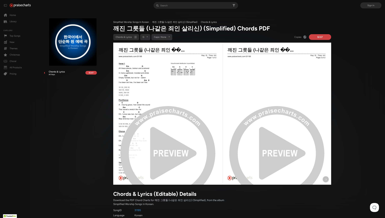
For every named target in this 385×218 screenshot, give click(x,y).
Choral (13, 61)
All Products (16, 67)
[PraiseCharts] (20, 5)
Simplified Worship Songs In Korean (131, 22)
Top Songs (15, 36)
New (12, 42)
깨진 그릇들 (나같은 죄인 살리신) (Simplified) (174, 22)
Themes (13, 48)
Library (13, 21)
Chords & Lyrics (57, 72)
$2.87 (91, 73)
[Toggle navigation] (5, 5)
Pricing (13, 73)
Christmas (15, 54)
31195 (137, 210)
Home (13, 15)
